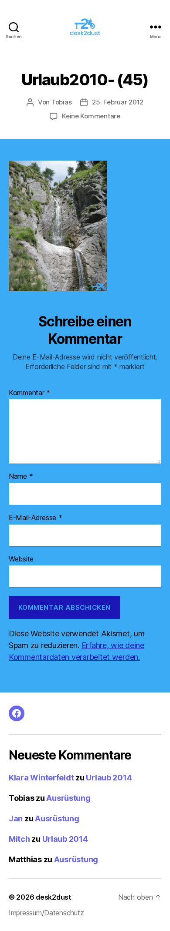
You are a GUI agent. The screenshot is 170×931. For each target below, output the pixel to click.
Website (21, 559)
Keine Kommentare (91, 116)
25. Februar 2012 (117, 102)
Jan (16, 818)
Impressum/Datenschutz (46, 912)
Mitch (19, 839)
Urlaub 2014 (109, 777)
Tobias (61, 102)
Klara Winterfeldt (41, 777)
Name (21, 477)
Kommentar (29, 393)
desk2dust (53, 897)
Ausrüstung (68, 798)
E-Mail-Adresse (35, 518)
